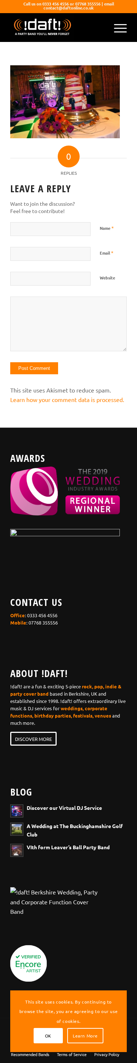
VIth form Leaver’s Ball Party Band (68, 847)
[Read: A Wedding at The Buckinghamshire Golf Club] (16, 829)
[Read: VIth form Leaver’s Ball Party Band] (16, 850)
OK (48, 1036)
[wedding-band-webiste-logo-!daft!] (56, 27)
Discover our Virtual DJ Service (64, 807)
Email (106, 253)
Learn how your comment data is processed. (67, 399)
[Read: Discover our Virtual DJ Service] (16, 810)
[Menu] (117, 27)
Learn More (85, 1036)
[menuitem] (117, 27)
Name (107, 228)
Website (107, 278)
